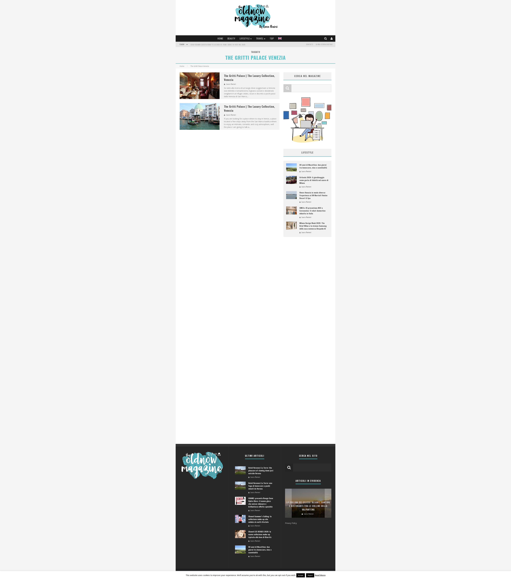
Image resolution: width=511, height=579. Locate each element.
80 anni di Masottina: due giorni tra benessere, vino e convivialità (313, 166)
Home (220, 38)
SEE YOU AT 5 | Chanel (199, 45)
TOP (272, 38)
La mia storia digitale (324, 44)
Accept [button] (300, 575)
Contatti (309, 44)
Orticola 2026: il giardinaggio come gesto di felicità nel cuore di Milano (313, 180)
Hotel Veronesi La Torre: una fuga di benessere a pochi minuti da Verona (260, 486)
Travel (259, 38)
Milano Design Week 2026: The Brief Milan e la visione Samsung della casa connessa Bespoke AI (313, 226)
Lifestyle (245, 38)
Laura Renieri (231, 84)
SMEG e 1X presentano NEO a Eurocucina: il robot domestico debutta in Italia (312, 210)
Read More (320, 575)
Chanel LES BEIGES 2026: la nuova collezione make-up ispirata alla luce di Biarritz (259, 534)
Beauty (231, 38)
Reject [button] (310, 575)
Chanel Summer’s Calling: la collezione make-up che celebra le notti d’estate (259, 519)
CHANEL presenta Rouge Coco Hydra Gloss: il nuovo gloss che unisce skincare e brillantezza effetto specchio (260, 502)
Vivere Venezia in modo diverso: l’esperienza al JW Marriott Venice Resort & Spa (313, 195)
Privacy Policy (291, 523)
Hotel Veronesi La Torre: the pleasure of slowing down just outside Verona (260, 470)
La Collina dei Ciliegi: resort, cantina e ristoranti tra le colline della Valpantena (308, 506)
